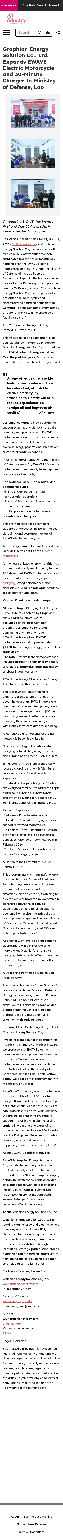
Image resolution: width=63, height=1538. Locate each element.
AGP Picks (9, 5)
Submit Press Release (31, 1524)
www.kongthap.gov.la (17, 1301)
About (15, 1516)
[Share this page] (57, 32)
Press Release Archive (37, 1516)
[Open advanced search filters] (48, 32)
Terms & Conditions (31, 1532)
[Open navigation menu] (6, 32)
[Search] (40, 32)
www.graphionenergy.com (20, 1284)
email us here (12, 1323)
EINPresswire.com (24, 244)
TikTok (7, 1333)
